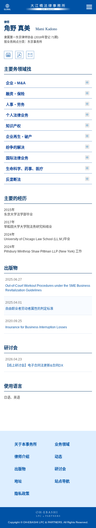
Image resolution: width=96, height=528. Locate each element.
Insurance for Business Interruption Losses (36, 327)
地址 (18, 481)
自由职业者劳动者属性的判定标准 (29, 309)
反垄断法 (13, 179)
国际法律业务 (17, 158)
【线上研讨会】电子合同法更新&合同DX (34, 365)
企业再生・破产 (19, 136)
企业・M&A (16, 83)
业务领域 (62, 444)
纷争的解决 (15, 147)
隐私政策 (21, 493)
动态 (58, 456)
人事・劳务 (15, 104)
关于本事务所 (25, 444)
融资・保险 (15, 94)
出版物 (20, 469)
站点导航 (62, 481)
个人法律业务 (17, 115)
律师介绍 (21, 456)
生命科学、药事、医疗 (24, 169)
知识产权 (13, 126)
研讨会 (60, 469)
